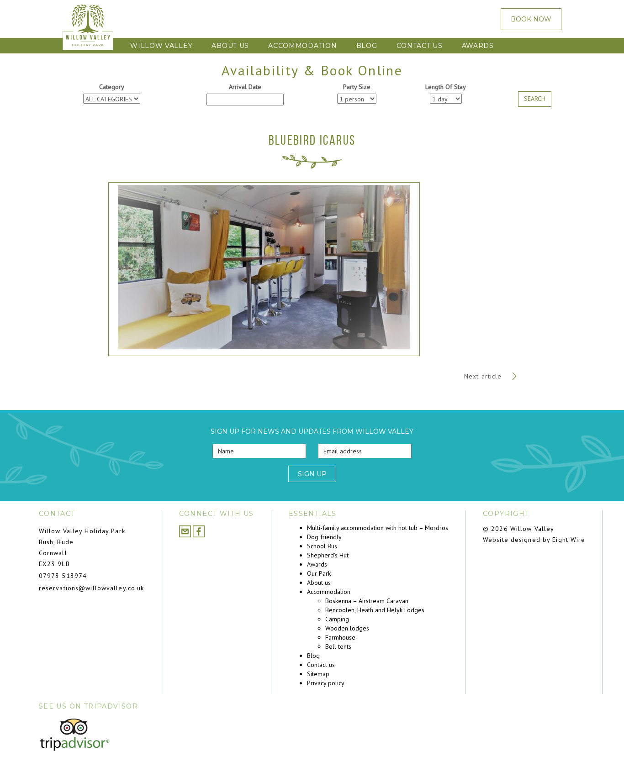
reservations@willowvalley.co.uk (91, 588)
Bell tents (338, 646)
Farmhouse (340, 637)
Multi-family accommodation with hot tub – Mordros (377, 528)
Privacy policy (325, 683)
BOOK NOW (531, 19)
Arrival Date (245, 87)
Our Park (319, 573)
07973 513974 (63, 576)
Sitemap (318, 674)
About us (230, 46)
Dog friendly (324, 537)
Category (111, 87)
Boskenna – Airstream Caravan (366, 601)
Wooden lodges (347, 628)
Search (534, 99)
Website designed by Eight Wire (534, 540)
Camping (337, 619)
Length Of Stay (445, 87)
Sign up (312, 474)
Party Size (356, 87)
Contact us (420, 46)
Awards (478, 46)
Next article (484, 376)
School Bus (322, 546)
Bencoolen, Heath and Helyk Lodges (374, 610)
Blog (366, 46)
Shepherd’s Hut (328, 555)
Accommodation (302, 46)
